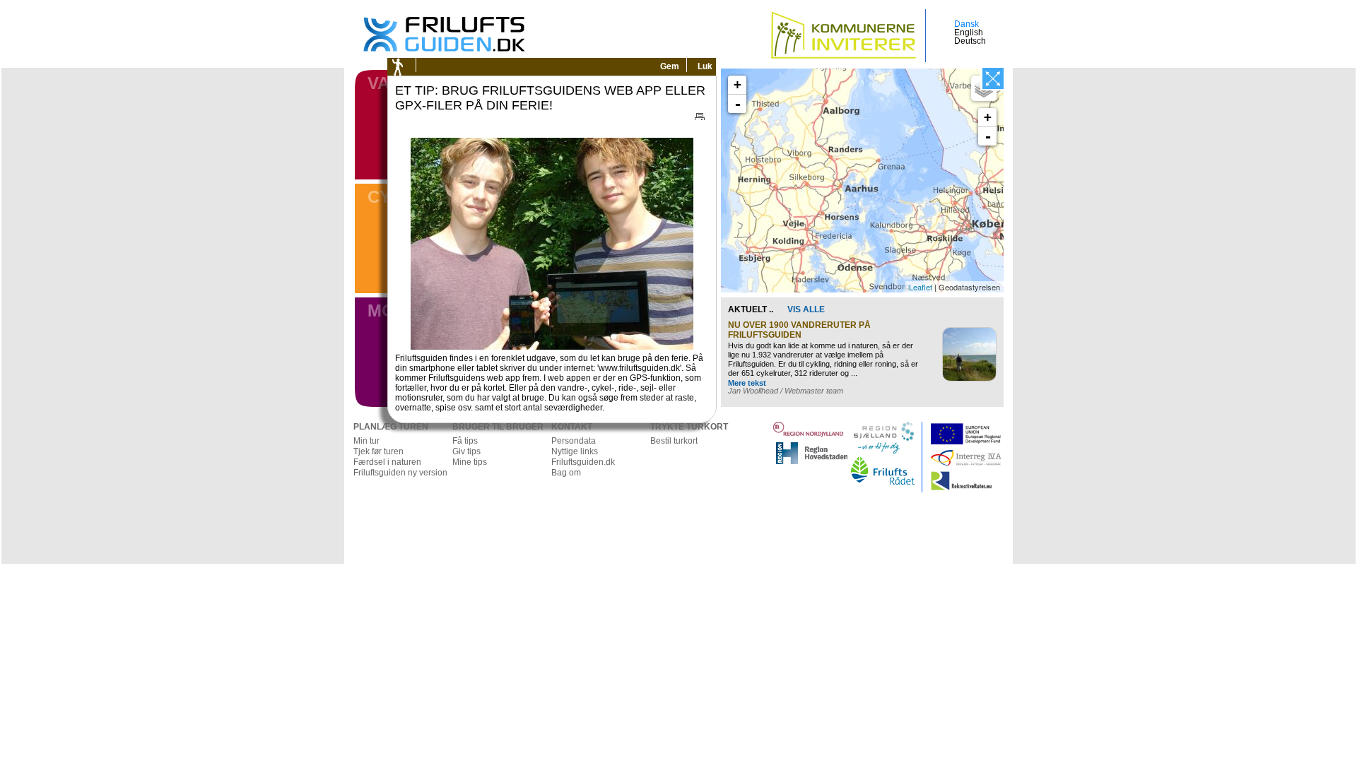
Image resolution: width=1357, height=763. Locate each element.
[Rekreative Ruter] (1000, 475)
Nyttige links (574, 451)
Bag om (566, 473)
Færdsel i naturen (387, 462)
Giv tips (466, 451)
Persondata (573, 441)
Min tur (366, 441)
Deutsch (970, 41)
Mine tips (469, 462)
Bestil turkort (674, 441)
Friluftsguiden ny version (400, 473)
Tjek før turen (378, 451)
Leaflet (920, 286)
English (968, 32)
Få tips (465, 441)
